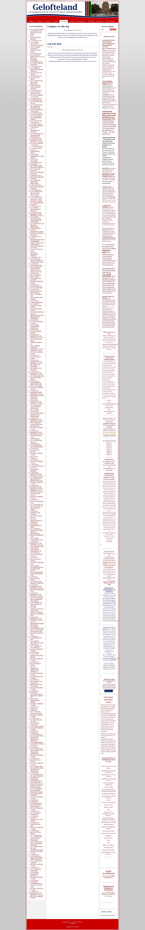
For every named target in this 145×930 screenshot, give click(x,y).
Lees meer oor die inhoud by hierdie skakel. (109, 201)
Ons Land (48, 21)
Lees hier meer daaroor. (108, 225)
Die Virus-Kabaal (110, 21)
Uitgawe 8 (109, 454)
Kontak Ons (100, 21)
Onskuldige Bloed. (108, 265)
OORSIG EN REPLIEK (110, 436)
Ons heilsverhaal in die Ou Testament (109, 797)
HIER (113, 132)
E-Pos (51, 47)
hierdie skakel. (108, 73)
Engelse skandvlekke (108, 850)
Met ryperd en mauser (108, 831)
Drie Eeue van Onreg (108, 845)
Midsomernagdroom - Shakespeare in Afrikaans (108, 819)
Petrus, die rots (108, 805)
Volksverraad (104, 774)
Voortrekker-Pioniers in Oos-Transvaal (108, 853)
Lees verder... (108, 691)
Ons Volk (55, 21)
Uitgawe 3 (109, 446)
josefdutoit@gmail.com (109, 578)
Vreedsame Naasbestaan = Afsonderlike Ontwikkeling (108, 790)
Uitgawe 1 (109, 443)
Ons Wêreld (91, 21)
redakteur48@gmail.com (109, 430)
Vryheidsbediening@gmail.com (110, 404)
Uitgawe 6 (109, 451)
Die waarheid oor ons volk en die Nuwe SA (109, 771)
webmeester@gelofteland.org (110, 344)
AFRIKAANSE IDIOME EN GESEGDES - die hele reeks (109, 894)
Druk (49, 47)
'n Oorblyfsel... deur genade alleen (108, 779)
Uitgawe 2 (109, 444)
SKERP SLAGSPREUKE (109, 877)
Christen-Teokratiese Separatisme (108, 784)
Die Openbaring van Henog (108, 822)
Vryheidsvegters (106, 241)
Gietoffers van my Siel (109, 669)
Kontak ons (69, 926)
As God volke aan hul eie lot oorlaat (108, 767)
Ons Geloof (64, 21)
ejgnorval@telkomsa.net (109, 48)
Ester (108, 809)
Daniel (108, 800)
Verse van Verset (108, 787)
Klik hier (103, 734)
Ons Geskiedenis (80, 21)
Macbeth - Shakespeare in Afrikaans (108, 827)
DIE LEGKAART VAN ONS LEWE (109, 469)
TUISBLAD (31, 21)
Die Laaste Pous (108, 838)
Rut (108, 843)
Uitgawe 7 (109, 453)
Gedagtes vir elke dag (76, 30)
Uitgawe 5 (109, 449)
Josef (108, 840)
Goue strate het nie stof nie (108, 833)
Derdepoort (109, 836)
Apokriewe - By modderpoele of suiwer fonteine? (108, 813)
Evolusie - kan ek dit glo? (108, 802)
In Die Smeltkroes (107, 293)
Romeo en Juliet (108, 807)
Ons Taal (71, 21)
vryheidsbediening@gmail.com (110, 621)
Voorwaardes (75, 926)
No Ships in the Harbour (108, 793)
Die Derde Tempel (108, 824)
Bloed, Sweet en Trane (108, 327)
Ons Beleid (40, 21)
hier (103, 78)
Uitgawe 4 (109, 448)
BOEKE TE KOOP (109, 679)
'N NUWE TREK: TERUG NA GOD (109, 583)
